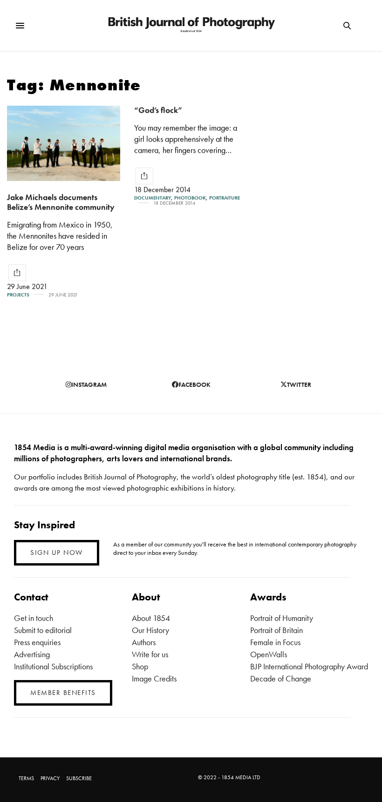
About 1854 (151, 618)
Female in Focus (275, 642)
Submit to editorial (43, 630)
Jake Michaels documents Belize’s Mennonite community (61, 202)
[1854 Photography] (191, 26)
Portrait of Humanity (281, 618)
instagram (89, 384)
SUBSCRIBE (79, 778)
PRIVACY (50, 778)
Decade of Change (280, 678)
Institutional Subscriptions (53, 666)
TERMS (26, 778)
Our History (150, 630)
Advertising (32, 654)
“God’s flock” (158, 110)
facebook (194, 384)
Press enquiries (37, 642)
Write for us (150, 654)
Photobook (190, 198)
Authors (144, 642)
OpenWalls (268, 654)
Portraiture (224, 198)
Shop (140, 666)
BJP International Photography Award (309, 666)
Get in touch (33, 618)
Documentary (152, 198)
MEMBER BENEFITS (63, 692)
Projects (18, 294)
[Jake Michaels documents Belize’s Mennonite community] (63, 143)
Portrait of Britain (276, 630)
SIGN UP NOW (56, 552)
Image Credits (154, 678)
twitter (299, 384)
